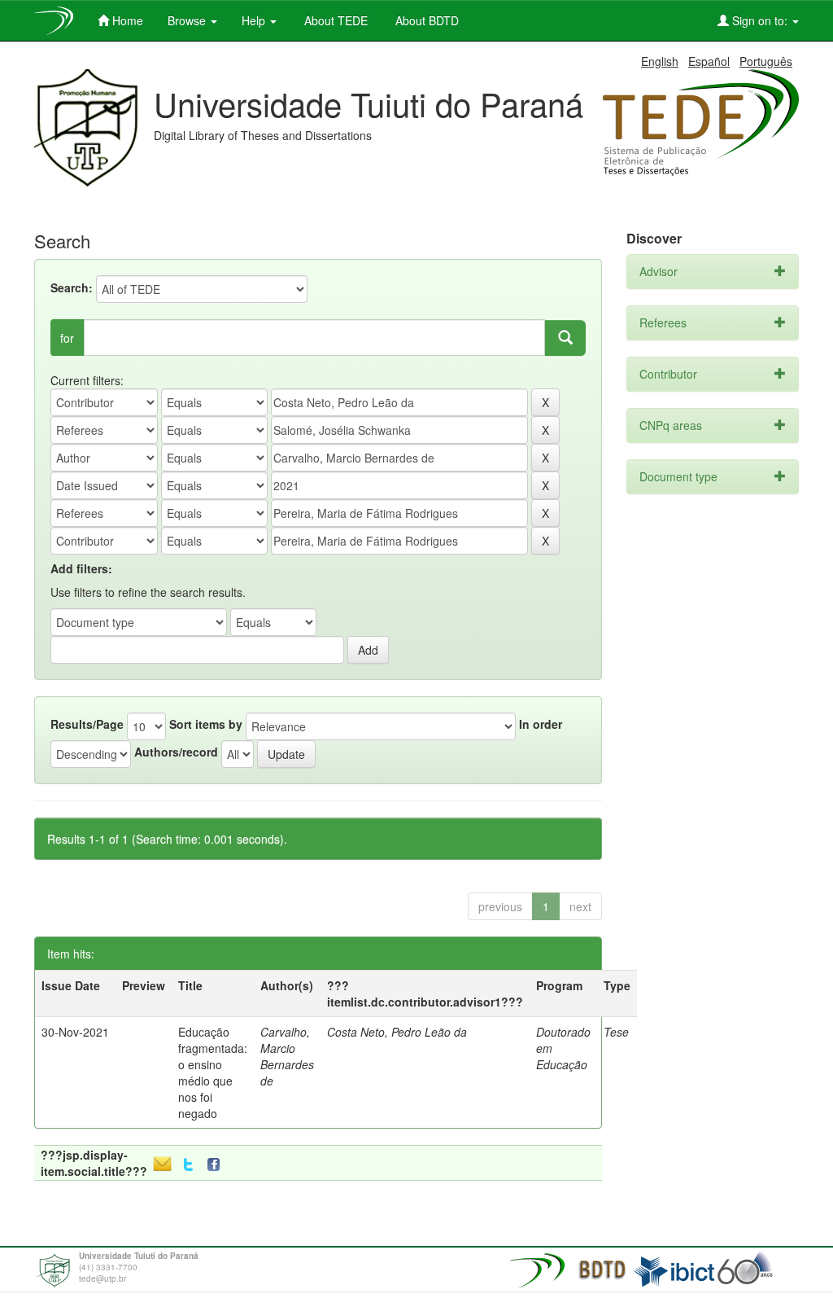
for (67, 338)
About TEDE (334, 20)
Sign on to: (760, 20)
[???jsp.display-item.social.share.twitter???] (188, 1164)
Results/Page (87, 724)
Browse (188, 20)
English (659, 61)
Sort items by (205, 724)
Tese (616, 1032)
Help (255, 20)
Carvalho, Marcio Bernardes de (287, 1056)
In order (540, 724)
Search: (71, 287)
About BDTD (425, 20)
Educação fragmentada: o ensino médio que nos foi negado (212, 1072)
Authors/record (176, 751)
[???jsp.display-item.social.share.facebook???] (217, 1164)
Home (126, 20)
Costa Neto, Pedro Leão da (397, 1032)
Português (765, 61)
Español (709, 61)
